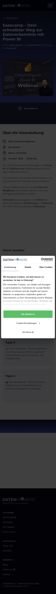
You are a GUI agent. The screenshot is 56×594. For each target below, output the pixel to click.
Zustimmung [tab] (10, 267)
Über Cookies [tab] (45, 267)
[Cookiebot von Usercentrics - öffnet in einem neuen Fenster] (41, 259)
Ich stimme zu (28, 314)
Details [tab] (28, 267)
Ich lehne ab (28, 332)
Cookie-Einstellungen (26, 323)
